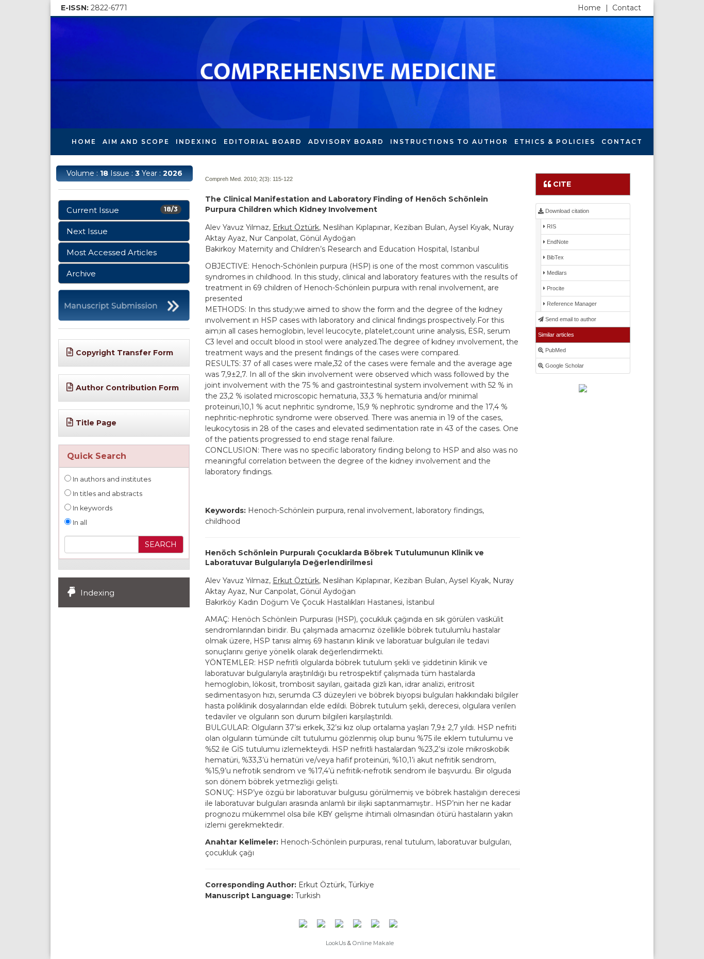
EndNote (556, 242)
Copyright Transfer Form (124, 352)
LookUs (336, 943)
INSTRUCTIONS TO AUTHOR (449, 141)
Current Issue (122, 210)
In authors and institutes (111, 479)
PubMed (555, 350)
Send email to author (570, 319)
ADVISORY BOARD (346, 141)
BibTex (554, 257)
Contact (626, 7)
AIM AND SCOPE (136, 141)
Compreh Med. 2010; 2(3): (238, 179)
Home (593, 7)
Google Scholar (564, 365)
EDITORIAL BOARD (263, 141)
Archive (81, 273)
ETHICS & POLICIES (554, 141)
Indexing (97, 593)
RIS (550, 226)
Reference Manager (571, 304)
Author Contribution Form (127, 387)
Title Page (96, 422)
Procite (554, 288)
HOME (84, 141)
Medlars (556, 273)
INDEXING (196, 141)
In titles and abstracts (106, 494)
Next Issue (87, 231)
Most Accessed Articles (111, 252)
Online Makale (373, 943)
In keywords (91, 508)
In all (79, 522)
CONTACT (622, 141)
